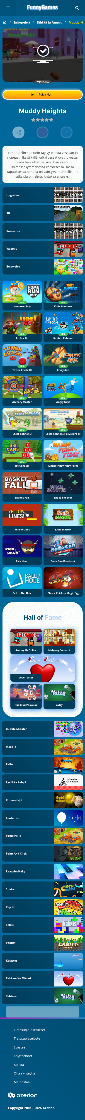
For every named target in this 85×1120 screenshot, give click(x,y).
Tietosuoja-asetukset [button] (29, 1030)
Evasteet (20, 1047)
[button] (77, 8)
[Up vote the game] (67, 133)
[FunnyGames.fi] (4, 22)
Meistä (19, 1065)
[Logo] (42, 8)
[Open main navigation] (8, 8)
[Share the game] (18, 133)
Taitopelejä (22, 22)
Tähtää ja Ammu (49, 22)
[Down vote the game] (42, 133)
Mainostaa (22, 1082)
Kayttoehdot (23, 1056)
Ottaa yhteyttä (24, 1073)
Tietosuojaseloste (27, 1038)
